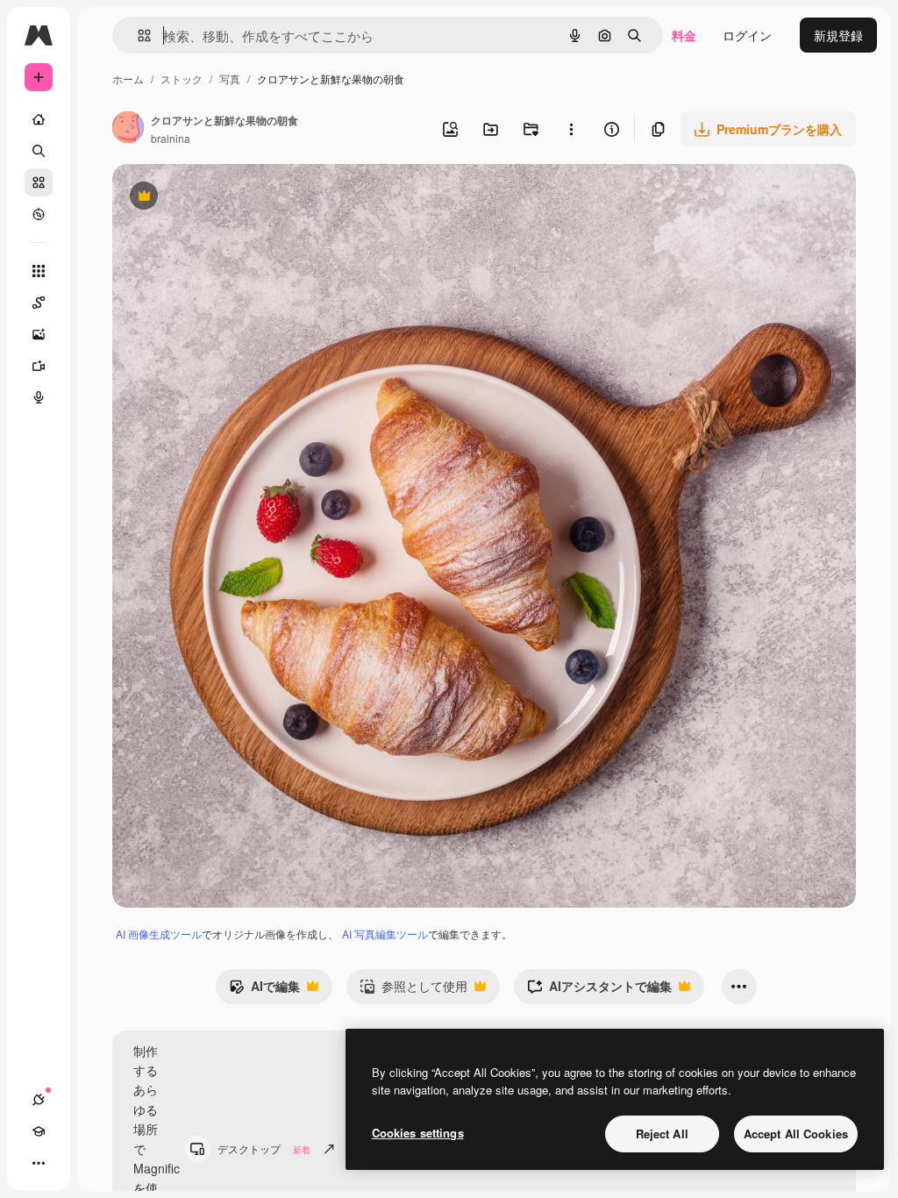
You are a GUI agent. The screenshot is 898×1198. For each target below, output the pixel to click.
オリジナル (233, 198)
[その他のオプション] (570, 128)
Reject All (662, 1133)
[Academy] (39, 1131)
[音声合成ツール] (39, 397)
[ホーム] (39, 119)
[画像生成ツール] (39, 334)
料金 (684, 35)
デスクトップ (263, 1148)
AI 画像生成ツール (159, 933)
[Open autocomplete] (137, 35)
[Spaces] (39, 303)
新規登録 (838, 35)
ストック (181, 78)
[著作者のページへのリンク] (128, 128)
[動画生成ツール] (39, 366)
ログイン (747, 35)
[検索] (39, 151)
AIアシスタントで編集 (599, 990)
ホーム (128, 78)
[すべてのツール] (39, 271)
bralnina (170, 138)
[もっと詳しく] (39, 214)
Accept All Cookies (796, 1133)
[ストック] (39, 182)
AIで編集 (264, 990)
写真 (229, 78)
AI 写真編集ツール (385, 933)
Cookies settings (418, 1132)
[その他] (39, 1163)
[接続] (39, 1100)
